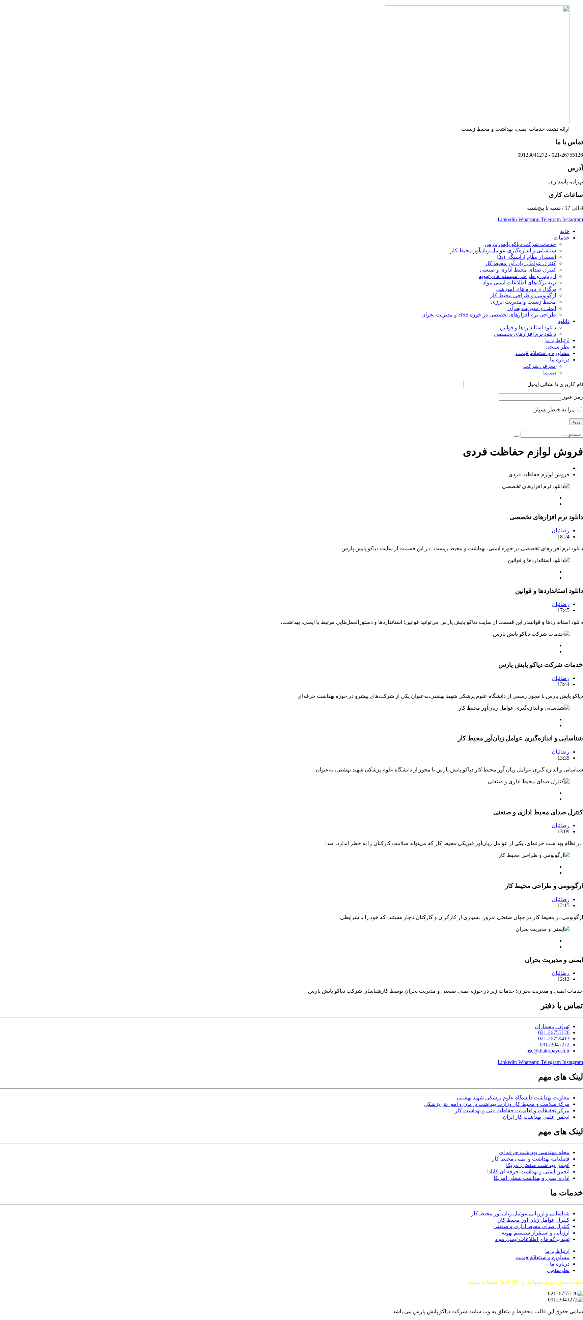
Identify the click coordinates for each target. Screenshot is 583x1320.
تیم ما (549, 372)
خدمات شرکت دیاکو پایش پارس (520, 244)
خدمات (562, 237)
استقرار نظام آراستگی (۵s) (526, 257)
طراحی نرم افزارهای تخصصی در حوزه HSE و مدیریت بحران (488, 315)
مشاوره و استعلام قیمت (543, 353)
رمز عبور (572, 397)
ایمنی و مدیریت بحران (531, 308)
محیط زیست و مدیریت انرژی (523, 302)
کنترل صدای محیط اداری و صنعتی (518, 270)
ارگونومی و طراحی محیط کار (523, 295)
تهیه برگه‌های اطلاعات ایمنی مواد (519, 282)
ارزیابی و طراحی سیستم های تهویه (517, 276)
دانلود (564, 321)
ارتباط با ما (557, 340)
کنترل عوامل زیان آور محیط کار (520, 263)
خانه (565, 231)
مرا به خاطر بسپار (555, 409)
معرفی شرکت (539, 366)
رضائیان (561, 530)
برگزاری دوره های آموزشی (526, 289)
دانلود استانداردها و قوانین (528, 327)
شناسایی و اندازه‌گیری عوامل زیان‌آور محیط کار (503, 250)
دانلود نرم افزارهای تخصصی (525, 334)
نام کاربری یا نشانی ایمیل (555, 384)
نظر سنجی (558, 347)
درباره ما (560, 359)
